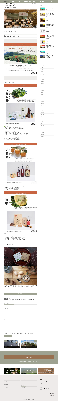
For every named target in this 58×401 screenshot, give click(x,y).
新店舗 (42, 71)
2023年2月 (42, 118)
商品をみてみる (20, 293)
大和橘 (10, 300)
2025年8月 (42, 83)
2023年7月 (42, 110)
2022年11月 (42, 123)
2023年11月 (42, 107)
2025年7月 (42, 85)
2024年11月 (42, 94)
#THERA (6, 128)
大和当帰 (6, 126)
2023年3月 (42, 116)
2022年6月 (42, 132)
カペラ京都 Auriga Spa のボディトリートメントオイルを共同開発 (50, 19)
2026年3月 (42, 79)
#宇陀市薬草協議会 (8, 127)
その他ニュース (43, 67)
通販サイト (41, 383)
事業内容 (5, 382)
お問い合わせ (29, 357)
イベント (10, 298)
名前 (5, 319)
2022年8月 (42, 129)
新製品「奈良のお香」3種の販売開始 (50, 41)
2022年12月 (42, 121)
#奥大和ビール (8, 139)
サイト (5, 328)
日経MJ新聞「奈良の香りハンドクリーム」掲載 (50, 51)
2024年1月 (42, 105)
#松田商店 (7, 129)
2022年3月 (42, 134)
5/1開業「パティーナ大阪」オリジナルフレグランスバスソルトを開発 (50, 56)
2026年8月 (42, 76)
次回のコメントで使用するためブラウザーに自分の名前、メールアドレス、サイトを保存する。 (20, 333)
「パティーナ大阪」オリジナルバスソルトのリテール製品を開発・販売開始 (50, 14)
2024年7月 (42, 99)
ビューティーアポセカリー (23, 299)
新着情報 (5, 379)
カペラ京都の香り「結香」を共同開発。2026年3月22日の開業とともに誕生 (50, 25)
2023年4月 (42, 114)
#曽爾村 (6, 189)
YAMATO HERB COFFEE (13, 299)
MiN (22, 381)
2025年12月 (42, 81)
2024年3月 (42, 101)
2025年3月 (42, 90)
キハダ (18, 299)
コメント (6, 308)
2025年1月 (42, 92)
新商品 (42, 69)
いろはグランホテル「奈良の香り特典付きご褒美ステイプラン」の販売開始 (50, 36)
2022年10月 (42, 125)
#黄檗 (5, 233)
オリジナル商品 (23, 379)
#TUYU (6, 133)
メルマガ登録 (6, 387)
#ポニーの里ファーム (8, 134)
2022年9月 (42, 127)
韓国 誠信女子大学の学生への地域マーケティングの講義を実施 (50, 46)
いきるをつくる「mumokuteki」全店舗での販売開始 (50, 30)
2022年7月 (42, 130)
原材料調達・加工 (24, 382)
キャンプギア (43, 65)
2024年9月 (42, 96)
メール (5, 324)
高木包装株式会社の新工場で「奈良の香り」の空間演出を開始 (50, 8)
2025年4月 (42, 88)
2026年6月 (42, 77)
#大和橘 (5, 184)
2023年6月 (42, 112)
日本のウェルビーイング (15, 300)
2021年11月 (42, 141)
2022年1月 (42, 138)
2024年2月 (42, 103)
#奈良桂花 (7, 131)
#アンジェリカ (7, 135)
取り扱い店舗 (6, 384)
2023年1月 (42, 119)
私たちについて (6, 381)
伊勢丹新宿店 (29, 299)
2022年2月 (42, 136)
